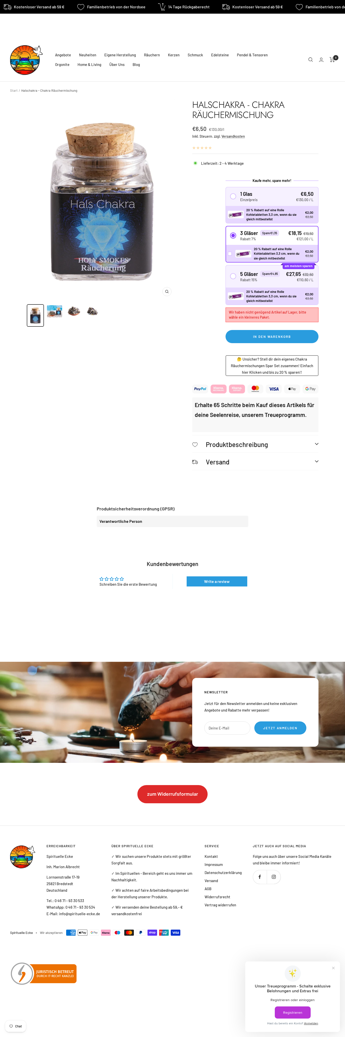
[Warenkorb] (332, 59)
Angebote (63, 55)
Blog (136, 64)
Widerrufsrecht (217, 896)
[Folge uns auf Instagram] (274, 877)
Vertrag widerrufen (220, 905)
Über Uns (117, 64)
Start (14, 90)
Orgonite (62, 64)
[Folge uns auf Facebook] (260, 877)
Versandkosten (233, 136)
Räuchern (152, 55)
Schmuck (195, 55)
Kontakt (211, 856)
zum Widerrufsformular (172, 794)
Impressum (214, 864)
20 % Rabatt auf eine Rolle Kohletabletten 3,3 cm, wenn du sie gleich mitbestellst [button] (271, 214)
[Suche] (310, 59)
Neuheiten (87, 55)
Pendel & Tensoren (252, 55)
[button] (272, 196)
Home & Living (89, 64)
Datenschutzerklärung (223, 872)
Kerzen (174, 55)
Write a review (217, 581)
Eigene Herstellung (120, 55)
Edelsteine (220, 55)
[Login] (321, 60)
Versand (211, 880)
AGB (208, 888)
